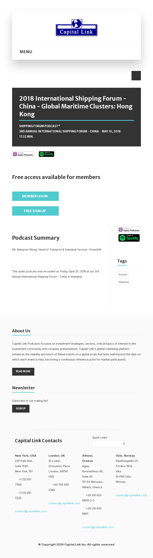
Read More (23, 371)
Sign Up (21, 408)
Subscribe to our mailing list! (30, 400)
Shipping (124, 281)
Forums (123, 274)
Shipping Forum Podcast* (39, 126)
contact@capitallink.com (30, 511)
